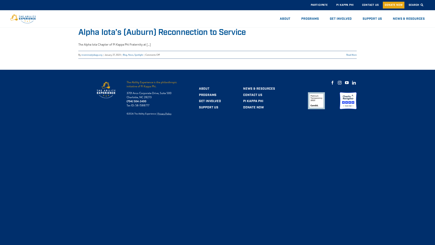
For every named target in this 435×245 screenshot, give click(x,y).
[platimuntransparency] (316, 94)
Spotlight (138, 54)
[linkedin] (354, 82)
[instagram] (339, 82)
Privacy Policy (164, 113)
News (130, 54)
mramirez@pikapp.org (91, 54)
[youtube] (347, 82)
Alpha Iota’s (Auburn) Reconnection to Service (162, 32)
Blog (125, 54)
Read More (351, 54)
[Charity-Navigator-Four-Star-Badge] (348, 94)
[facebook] (332, 82)
